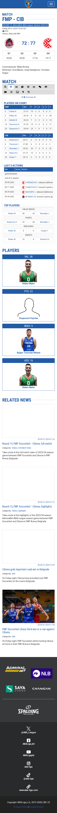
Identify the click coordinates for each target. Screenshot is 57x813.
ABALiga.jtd (29, 744)
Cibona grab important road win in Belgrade (25, 569)
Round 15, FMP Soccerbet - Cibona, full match (27, 443)
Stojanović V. (14, 129)
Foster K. (13, 111)
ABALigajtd (28, 755)
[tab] (5, 86)
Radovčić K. (14, 140)
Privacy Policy (21, 807)
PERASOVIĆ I (32, 182)
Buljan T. (13, 157)
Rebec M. (13, 116)
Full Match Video (24, 448)
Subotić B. (13, 120)
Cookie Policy (36, 807)
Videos (14, 448)
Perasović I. (14, 144)
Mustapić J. (14, 148)
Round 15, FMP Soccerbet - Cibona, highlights (27, 506)
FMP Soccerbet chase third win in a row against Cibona (28, 631)
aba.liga (28, 767)
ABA (13, 574)
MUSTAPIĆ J (30, 192)
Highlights (22, 511)
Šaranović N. (14, 124)
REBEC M (32, 197)
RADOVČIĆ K (32, 187)
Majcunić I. (13, 153)
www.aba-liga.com (28, 790)
